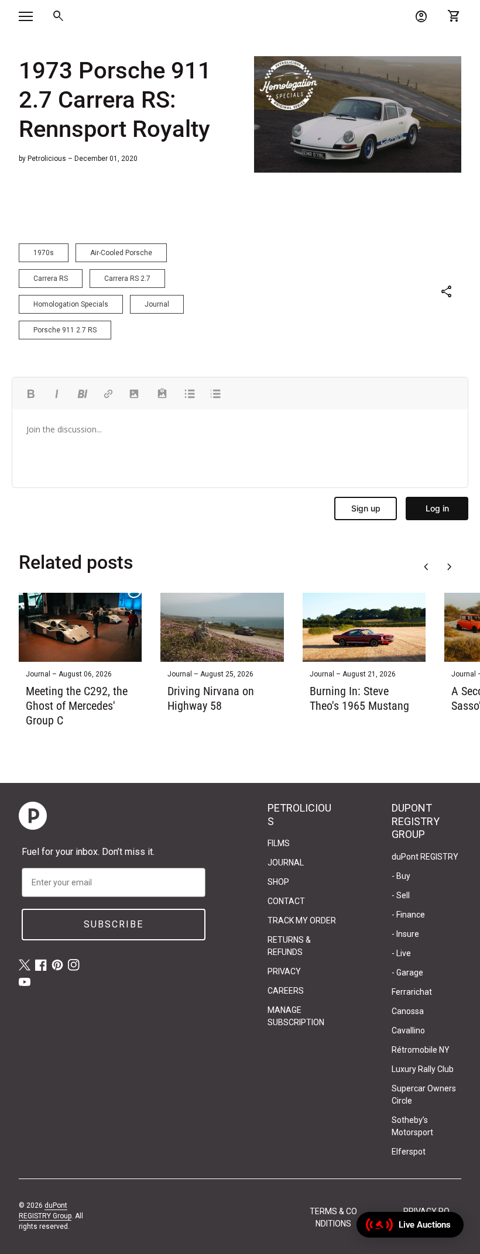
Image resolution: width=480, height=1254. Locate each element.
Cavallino (408, 1030)
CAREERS (286, 990)
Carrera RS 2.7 (127, 278)
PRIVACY (284, 971)
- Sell (401, 895)
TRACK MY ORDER (302, 920)
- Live (401, 953)
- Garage (407, 972)
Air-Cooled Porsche (121, 253)
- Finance (408, 914)
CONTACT (286, 901)
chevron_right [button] (450, 567)
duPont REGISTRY (425, 856)
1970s (43, 253)
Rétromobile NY (421, 1049)
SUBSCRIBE (113, 924)
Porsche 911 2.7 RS (65, 330)
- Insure (405, 934)
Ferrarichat (412, 992)
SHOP (278, 882)
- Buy (401, 876)
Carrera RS (50, 278)
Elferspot (409, 1151)
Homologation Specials (70, 304)
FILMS (279, 843)
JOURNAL (286, 862)
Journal (157, 304)
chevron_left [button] (426, 567)
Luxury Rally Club (423, 1069)
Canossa (408, 1011)
